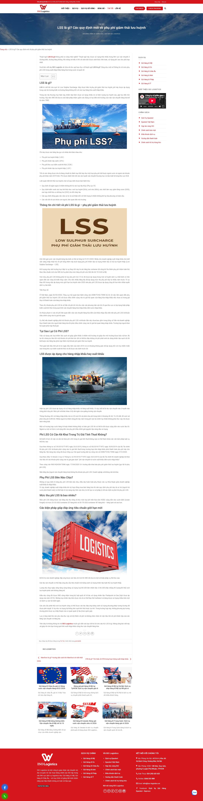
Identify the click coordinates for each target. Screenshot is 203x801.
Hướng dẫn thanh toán (149, 138)
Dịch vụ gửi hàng (88, 8)
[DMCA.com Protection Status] (43, 786)
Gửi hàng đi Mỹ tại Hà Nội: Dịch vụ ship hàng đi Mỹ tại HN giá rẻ (117, 687)
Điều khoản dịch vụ (148, 134)
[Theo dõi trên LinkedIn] (124, 791)
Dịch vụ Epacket (111, 758)
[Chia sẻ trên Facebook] (77, 633)
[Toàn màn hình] (163, 106)
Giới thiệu (65, 8)
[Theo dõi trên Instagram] (109, 791)
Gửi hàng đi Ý (146, 84)
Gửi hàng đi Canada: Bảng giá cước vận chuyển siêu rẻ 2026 (85, 722)
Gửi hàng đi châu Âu (148, 71)
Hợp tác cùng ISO (147, 126)
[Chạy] (141, 106)
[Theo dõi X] (116, 791)
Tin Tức (110, 8)
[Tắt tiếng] (160, 106)
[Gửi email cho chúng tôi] (120, 791)
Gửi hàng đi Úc (146, 67)
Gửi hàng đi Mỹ (146, 63)
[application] (152, 101)
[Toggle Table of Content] (52, 76)
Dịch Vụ (75, 8)
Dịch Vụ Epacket (147, 118)
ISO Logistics (115, 34)
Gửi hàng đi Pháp (147, 79)
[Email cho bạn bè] (84, 633)
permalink (78, 641)
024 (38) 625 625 (153, 774)
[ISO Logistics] (47, 8)
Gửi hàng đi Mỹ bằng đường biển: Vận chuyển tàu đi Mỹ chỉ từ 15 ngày (52, 723)
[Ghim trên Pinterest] (88, 633)
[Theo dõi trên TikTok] (112, 791)
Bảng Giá (101, 8)
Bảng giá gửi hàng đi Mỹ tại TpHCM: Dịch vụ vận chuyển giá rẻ (84, 687)
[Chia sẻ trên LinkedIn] (92, 633)
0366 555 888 (149, 779)
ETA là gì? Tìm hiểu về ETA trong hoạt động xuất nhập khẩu (107, 659)
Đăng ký (164, 2)
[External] (47, 759)
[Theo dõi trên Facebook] (105, 791)
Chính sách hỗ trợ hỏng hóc (151, 142)
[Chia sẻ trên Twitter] (81, 633)
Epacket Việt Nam (147, 122)
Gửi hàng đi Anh (147, 75)
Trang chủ (3, 49)
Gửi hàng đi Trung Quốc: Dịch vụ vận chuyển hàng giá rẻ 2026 (117, 722)
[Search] (165, 8)
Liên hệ (118, 8)
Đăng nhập (157, 2)
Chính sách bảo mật (148, 130)
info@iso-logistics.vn (151, 783)
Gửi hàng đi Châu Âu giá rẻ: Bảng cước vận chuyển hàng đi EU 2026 (51, 687)
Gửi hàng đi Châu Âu (91, 766)
